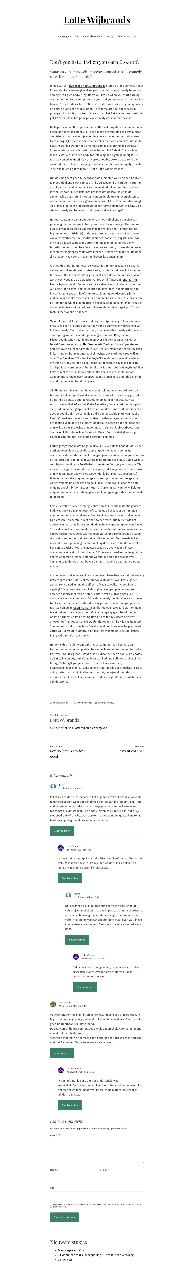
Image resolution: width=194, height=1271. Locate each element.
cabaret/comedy (92, 36)
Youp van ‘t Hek (60, 432)
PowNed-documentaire (94, 464)
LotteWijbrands (60, 703)
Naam (54, 1169)
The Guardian (65, 358)
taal (77, 36)
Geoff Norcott (81, 159)
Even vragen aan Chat (71, 1250)
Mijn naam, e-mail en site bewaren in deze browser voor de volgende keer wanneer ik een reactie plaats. (97, 1206)
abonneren (123, 36)
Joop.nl (73, 293)
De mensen (65, 1259)
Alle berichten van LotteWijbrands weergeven (78, 728)
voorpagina (64, 36)
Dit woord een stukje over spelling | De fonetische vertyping (96, 1255)
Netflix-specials (92, 344)
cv (134, 36)
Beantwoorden (62, 830)
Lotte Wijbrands (97, 19)
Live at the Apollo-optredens (87, 85)
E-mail (104, 1169)
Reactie (55, 1135)
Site (52, 1187)
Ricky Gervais (122, 335)
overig (109, 36)
